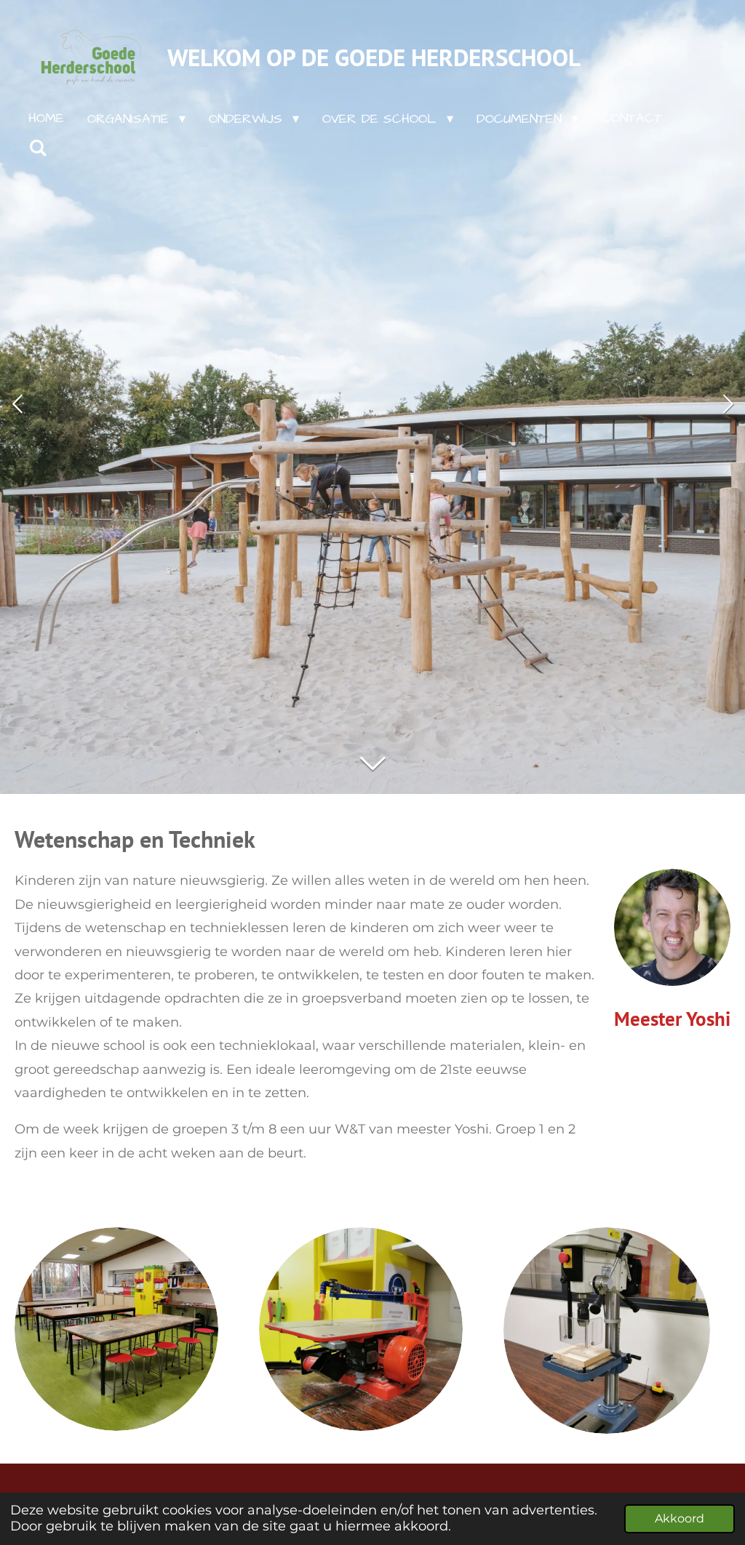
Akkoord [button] (679, 1518)
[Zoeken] (37, 149)
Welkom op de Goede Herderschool (374, 57)
